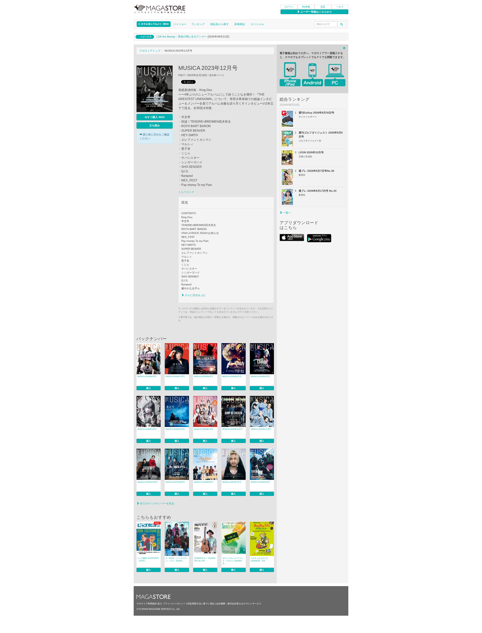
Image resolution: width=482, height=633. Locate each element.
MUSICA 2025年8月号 (203, 482)
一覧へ (286, 212)
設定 (323, 6)
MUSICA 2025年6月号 (260, 482)
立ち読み (154, 125)
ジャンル (178, 24)
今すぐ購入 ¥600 (155, 117)
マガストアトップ (149, 50)
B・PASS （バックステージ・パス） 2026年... (177, 559)
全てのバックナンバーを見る (156, 503)
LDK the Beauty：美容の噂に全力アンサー (182, 36)
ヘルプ (339, 6)
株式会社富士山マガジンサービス (244, 603)
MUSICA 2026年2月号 (175, 429)
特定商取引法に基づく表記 (200, 603)
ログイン (289, 6)
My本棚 (306, 6)
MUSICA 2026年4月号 (260, 376)
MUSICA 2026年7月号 (175, 376)
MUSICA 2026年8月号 (146, 376)
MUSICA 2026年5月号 (231, 376)
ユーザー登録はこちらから (316, 11)
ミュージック (186, 191)
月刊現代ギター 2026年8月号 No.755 (204, 559)
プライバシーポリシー (174, 603)
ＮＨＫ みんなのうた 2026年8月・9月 (259, 559)
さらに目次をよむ (195, 295)
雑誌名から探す (219, 24)
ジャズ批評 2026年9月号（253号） (148, 559)
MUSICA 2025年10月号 (147, 482)
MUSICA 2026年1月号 (203, 429)
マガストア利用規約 (147, 603)
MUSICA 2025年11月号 (261, 429)
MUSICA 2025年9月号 (175, 482)
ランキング (198, 24)
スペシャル (257, 24)
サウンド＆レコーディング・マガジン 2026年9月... (232, 560)
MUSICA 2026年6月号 (203, 376)
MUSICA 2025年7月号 (231, 482)
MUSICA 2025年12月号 (232, 429)
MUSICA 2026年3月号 (146, 429)
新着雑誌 (239, 24)
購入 (148, 388)
